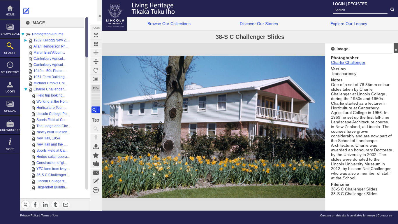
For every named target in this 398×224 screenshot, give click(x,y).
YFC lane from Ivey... (52, 169)
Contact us (385, 215)
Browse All (10, 33)
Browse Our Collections (169, 23)
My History (10, 72)
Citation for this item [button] (96, 190)
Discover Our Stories (259, 23)
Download (96, 146)
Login (10, 91)
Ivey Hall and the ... (51, 144)
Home (10, 14)
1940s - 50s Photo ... (50, 71)
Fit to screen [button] (96, 44)
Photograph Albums (47, 34)
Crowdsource (10, 130)
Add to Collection (96, 155)
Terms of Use (50, 215)
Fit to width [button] (96, 52)
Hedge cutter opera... (53, 157)
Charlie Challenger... (50, 89)
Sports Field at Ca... (51, 120)
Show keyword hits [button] (96, 129)
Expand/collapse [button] (396, 48)
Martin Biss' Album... (49, 52)
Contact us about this (96, 172)
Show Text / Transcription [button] (96, 120)
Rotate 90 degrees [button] (96, 70)
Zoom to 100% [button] (96, 79)
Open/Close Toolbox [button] (99, 10)
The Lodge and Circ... (53, 126)
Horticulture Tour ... (51, 108)
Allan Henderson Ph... (51, 46)
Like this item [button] (96, 164)
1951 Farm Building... (50, 77)
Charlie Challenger (348, 62)
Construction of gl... (51, 163)
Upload (10, 110)
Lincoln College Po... (52, 114)
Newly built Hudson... (53, 132)
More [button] (10, 149)
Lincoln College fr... (51, 181)
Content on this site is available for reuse (347, 215)
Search (10, 53)
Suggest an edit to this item (26, 11)
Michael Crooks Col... (50, 83)
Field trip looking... (50, 95)
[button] (95, 109)
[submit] (392, 10)
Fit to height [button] (96, 61)
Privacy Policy (29, 215)
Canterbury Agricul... (50, 59)
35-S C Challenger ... (53, 175)
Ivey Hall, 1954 (48, 138)
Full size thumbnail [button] (96, 35)
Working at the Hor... (52, 101)
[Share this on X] (25, 201)
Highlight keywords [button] (96, 137)
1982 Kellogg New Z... (51, 40)
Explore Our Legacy (348, 23)
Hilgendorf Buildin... (52, 187)
